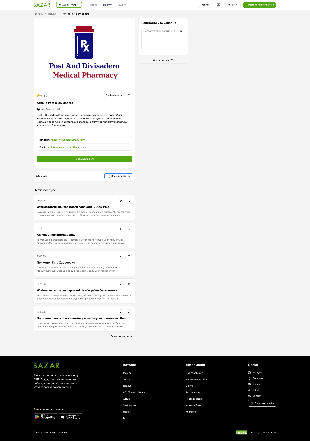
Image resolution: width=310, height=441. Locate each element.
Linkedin (257, 395)
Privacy (255, 432)
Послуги (108, 4)
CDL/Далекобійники (134, 392)
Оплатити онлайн (264, 403)
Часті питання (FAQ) (196, 379)
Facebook (258, 378)
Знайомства (129, 405)
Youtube (257, 384)
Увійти (205, 4)
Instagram (258, 372)
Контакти (191, 411)
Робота (93, 4)
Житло (126, 379)
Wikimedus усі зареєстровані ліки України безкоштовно (78, 290)
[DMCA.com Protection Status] (241, 432)
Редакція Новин (194, 398)
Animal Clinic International (56, 235)
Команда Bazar (194, 405)
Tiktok (256, 389)
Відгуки (190, 385)
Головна (38, 13)
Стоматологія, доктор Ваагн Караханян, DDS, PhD (73, 207)
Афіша (126, 398)
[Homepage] (42, 5)
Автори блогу (193, 392)
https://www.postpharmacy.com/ (68, 139)
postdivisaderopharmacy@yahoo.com (66, 147)
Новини (127, 411)
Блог (125, 418)
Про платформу (194, 372)
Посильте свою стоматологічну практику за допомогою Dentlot (84, 318)
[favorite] (129, 95)
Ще (121, 4)
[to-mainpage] (46, 365)
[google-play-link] (45, 416)
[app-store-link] (70, 416)
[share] (121, 200)
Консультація (82, 158)
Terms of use (269, 432)
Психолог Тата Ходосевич (56, 262)
